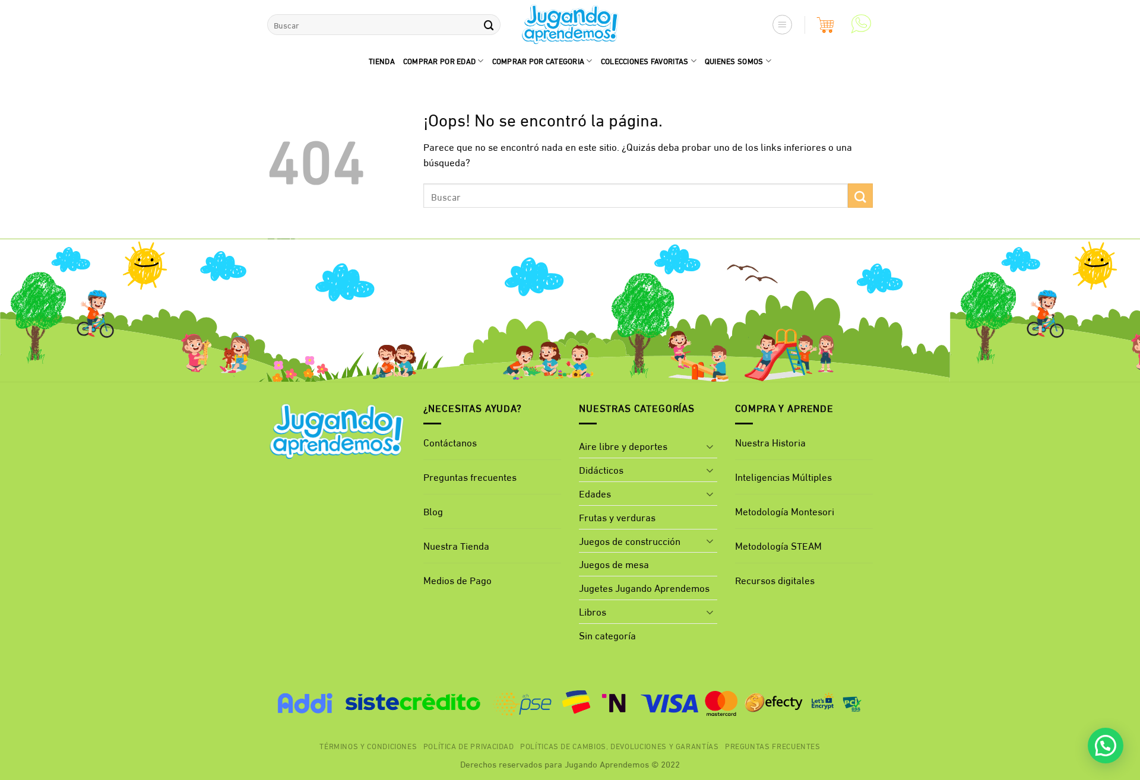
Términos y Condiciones (368, 745)
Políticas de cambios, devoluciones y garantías (619, 745)
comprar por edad (439, 60)
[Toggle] (710, 446)
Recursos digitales (776, 579)
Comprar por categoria (538, 60)
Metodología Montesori (784, 510)
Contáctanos (450, 442)
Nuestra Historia (770, 442)
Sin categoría (607, 634)
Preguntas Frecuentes (773, 745)
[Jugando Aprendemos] (570, 25)
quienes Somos (734, 60)
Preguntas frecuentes (470, 476)
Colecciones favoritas (645, 60)
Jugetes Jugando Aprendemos (644, 587)
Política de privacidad (468, 745)
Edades (595, 493)
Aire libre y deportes (623, 445)
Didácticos (601, 469)
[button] (782, 25)
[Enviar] (488, 24)
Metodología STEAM (778, 545)
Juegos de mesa (614, 563)
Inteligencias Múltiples (783, 476)
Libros (592, 611)
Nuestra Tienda (456, 545)
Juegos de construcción (629, 540)
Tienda (382, 60)
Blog (433, 510)
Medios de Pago (457, 579)
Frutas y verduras (617, 516)
